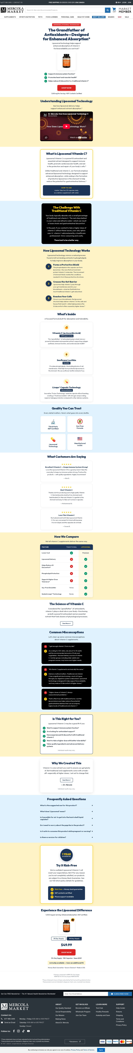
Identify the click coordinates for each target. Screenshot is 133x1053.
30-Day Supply (59, 938)
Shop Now (66, 88)
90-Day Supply (74, 938)
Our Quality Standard (63, 1008)
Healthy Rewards (102, 1012)
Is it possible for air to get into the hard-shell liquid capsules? (61, 818)
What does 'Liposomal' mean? (52, 811)
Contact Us (18, 2)
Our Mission (59, 1015)
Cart (114, 12)
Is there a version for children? (53, 837)
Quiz (119, 17)
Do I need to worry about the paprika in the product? (62, 825)
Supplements (10, 17)
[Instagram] (18, 1031)
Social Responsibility (63, 1012)
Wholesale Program (83, 1012)
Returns (119, 1012)
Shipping (119, 1015)
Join (129, 2)
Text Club (99, 1008)
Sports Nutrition (27, 17)
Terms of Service (88, 1050)
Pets (40, 17)
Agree (101, 1050)
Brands (111, 17)
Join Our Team (81, 1015)
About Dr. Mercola (62, 1023)
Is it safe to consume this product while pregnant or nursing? (65, 831)
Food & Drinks (52, 17)
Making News (60, 1019)
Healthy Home (83, 17)
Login (124, 2)
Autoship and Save (103, 1015)
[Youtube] (28, 1031)
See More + (66, 623)
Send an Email (9, 1022)
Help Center (120, 1008)
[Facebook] (14, 1031)
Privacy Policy (75, 1050)
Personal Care (67, 17)
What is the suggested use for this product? (58, 805)
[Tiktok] (23, 1031)
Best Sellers (99, 17)
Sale (127, 17)
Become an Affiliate (83, 1008)
